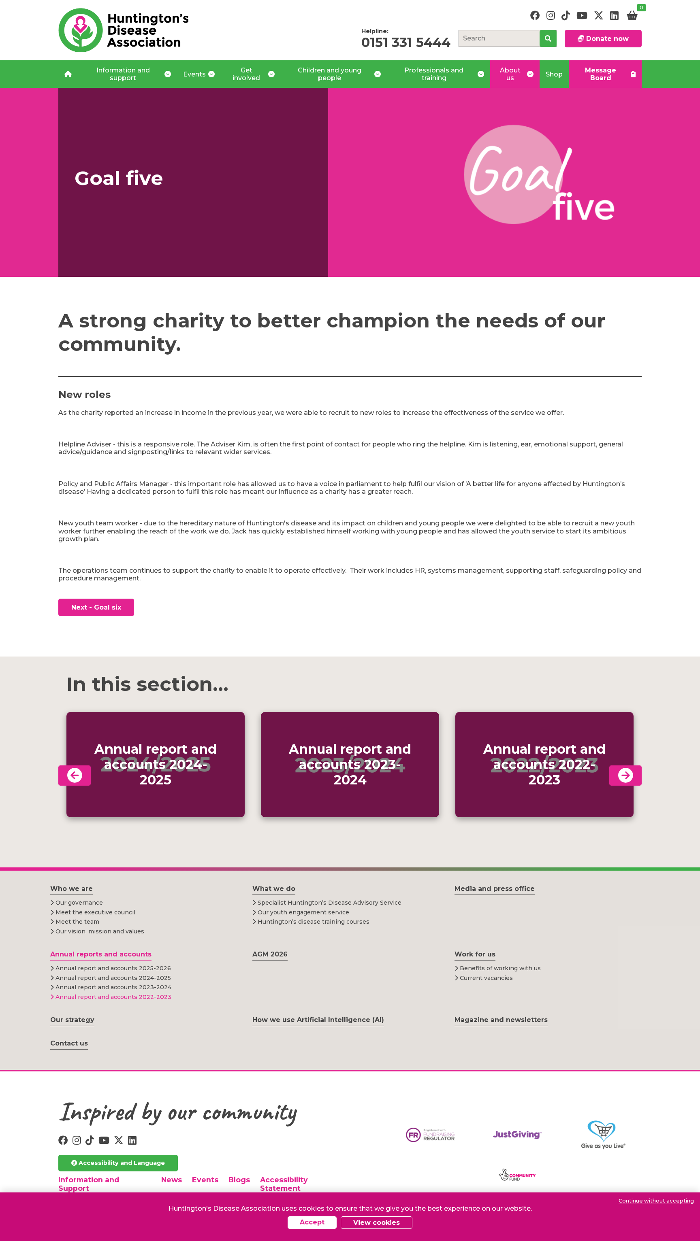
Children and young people (329, 74)
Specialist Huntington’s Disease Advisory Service (328, 902)
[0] (632, 15)
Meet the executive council (94, 912)
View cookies (376, 1222)
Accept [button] (312, 1222)
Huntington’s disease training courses (312, 921)
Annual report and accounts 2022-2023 (112, 997)
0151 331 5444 (405, 42)
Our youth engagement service (302, 912)
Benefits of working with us (499, 968)
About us (510, 74)
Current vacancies (485, 978)
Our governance (78, 902)
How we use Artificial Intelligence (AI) (318, 1020)
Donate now (606, 38)
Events (194, 74)
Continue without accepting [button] (656, 1201)
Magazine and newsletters (501, 1020)
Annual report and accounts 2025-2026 (112, 968)
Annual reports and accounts (101, 954)
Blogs (239, 1179)
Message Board (600, 74)
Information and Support (88, 1183)
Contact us (69, 1043)
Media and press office (495, 888)
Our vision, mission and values (99, 931)
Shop (554, 74)
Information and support (123, 74)
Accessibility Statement (284, 1183)
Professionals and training (433, 74)
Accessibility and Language (121, 1163)
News (171, 1179)
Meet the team (76, 921)
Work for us (475, 954)
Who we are (71, 888)
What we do (273, 888)
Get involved (246, 74)
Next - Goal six (96, 607)
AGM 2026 (270, 954)
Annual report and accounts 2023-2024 (112, 987)
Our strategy (72, 1020)
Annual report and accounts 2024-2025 (112, 978)
